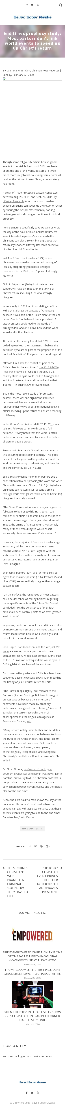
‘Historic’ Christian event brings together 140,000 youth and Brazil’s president (47, 879)
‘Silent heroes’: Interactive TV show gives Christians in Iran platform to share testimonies (32, 1016)
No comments (32, 828)
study (8, 192)
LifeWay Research (13, 201)
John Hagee (9, 647)
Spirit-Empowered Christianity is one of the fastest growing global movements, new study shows (32, 956)
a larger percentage (26, 310)
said (29, 721)
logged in (23, 1056)
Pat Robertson (26, 647)
